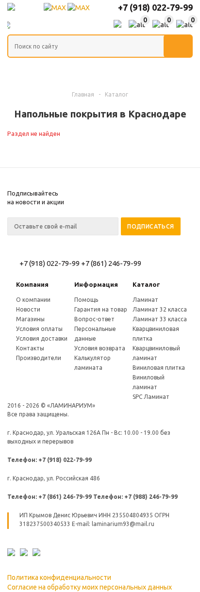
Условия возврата (99, 348)
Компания (32, 284)
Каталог (146, 284)
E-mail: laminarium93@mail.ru (113, 524)
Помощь (86, 299)
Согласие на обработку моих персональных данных (89, 587)
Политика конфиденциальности (59, 577)
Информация (96, 284)
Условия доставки (41, 338)
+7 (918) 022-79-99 (155, 7)
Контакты (30, 348)
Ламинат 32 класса (160, 309)
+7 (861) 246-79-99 (111, 263)
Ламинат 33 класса (160, 319)
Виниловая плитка (159, 367)
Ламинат (145, 299)
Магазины (30, 319)
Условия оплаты (39, 329)
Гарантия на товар (100, 309)
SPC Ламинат (151, 397)
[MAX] (55, 8)
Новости (28, 309)
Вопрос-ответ (94, 319)
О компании (33, 299)
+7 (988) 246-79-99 (151, 496)
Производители (38, 358)
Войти (117, 25)
